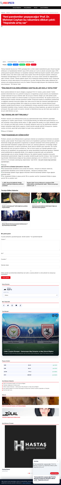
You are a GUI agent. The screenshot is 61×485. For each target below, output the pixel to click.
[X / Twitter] (8, 305)
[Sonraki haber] (56, 315)
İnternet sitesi (5, 265)
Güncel (8, 12)
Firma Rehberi (27, 7)
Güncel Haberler (17, 7)
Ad (2, 253)
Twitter (9, 64)
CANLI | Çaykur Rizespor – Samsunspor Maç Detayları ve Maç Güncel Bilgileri (21, 386)
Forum (35, 7)
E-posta (4, 259)
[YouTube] (16, 305)
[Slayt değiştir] (27, 473)
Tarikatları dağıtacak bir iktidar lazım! (11, 385)
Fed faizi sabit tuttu (7, 390)
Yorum (3, 239)
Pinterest (33, 64)
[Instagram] (12, 305)
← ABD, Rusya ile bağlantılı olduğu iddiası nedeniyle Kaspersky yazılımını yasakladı (13, 184)
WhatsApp (22, 64)
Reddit (28, 64)
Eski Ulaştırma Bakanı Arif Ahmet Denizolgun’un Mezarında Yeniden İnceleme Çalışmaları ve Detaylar (26, 388)
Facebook (16, 64)
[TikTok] (20, 305)
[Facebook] (4, 305)
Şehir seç (6, 292)
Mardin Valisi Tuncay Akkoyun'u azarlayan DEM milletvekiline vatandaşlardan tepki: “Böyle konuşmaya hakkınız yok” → (42, 184)
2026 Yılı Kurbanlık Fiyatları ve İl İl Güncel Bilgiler (14, 383)
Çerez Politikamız (26, 483)
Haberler (3, 12)
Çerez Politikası (44, 7)
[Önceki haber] (53, 315)
